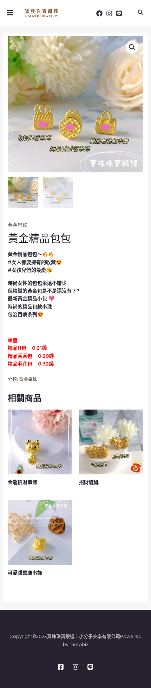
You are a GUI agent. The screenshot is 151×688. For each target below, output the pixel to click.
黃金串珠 (17, 225)
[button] (132, 47)
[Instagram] (109, 13)
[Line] (119, 13)
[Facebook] (99, 13)
